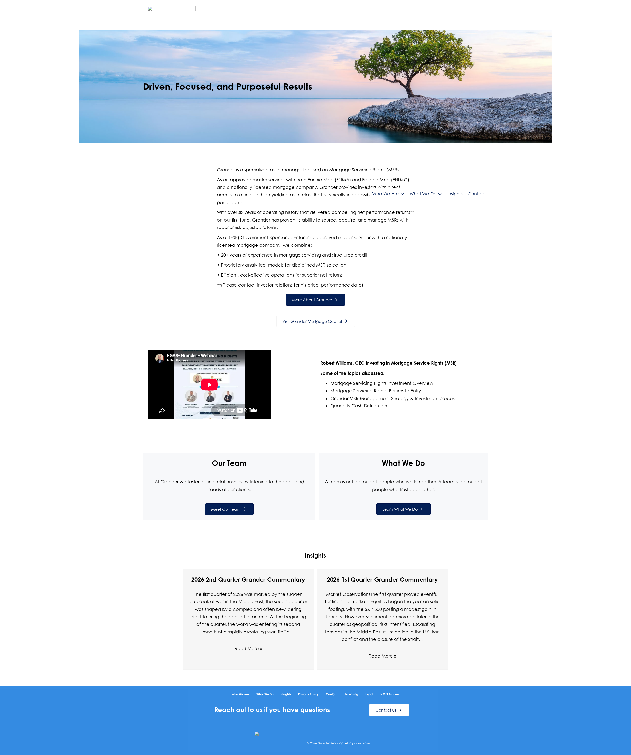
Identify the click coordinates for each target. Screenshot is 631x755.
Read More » (248, 648)
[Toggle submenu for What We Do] (440, 194)
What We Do (265, 694)
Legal (369, 694)
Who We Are (240, 694)
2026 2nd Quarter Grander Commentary (248, 579)
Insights (286, 694)
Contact (332, 694)
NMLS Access (389, 694)
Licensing (351, 694)
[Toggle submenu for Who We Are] (402, 194)
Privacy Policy (308, 694)
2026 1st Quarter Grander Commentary (382, 579)
